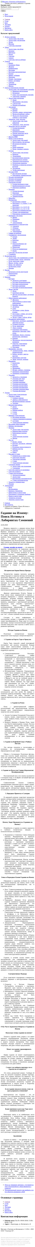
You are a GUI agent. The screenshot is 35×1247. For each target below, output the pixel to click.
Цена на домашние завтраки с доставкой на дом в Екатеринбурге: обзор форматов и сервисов (19, 1186)
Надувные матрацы (18, 417)
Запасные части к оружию (17, 126)
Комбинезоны (13, 68)
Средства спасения (15, 45)
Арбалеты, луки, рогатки (17, 119)
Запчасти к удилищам (19, 377)
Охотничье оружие (15, 182)
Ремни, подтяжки (14, 81)
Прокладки (16, 247)
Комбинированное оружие (21, 186)
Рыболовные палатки (19, 433)
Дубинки (15, 228)
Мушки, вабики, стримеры (21, 370)
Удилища (12, 375)
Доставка (8, 24)
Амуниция (12, 107)
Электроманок (17, 222)
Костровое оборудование (17, 424)
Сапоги (11, 58)
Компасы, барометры (16, 491)
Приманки (15, 219)
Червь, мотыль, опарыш (20, 359)
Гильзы (14, 237)
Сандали (11, 56)
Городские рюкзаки (18, 457)
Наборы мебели (17, 410)
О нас (6, 21)
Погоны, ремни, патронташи (22, 112)
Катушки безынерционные (21, 282)
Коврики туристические (17, 415)
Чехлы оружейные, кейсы (21, 114)
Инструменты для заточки (21, 142)
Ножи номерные (17, 147)
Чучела (14, 221)
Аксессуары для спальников (21, 466)
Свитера (11, 82)
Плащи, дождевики (15, 79)
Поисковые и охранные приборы (20, 494)
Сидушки (15, 421)
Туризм (7, 392)
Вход (6, 14)
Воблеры (15, 366)
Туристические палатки (20, 436)
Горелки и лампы (14, 396)
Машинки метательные (20, 91)
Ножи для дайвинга (15, 265)
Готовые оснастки (18, 324)
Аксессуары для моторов (17, 40)
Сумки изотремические (20, 480)
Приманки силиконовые (20, 373)
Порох (14, 242)
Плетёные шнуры (18, 293)
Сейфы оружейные (15, 233)
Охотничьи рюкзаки (19, 459)
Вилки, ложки (17, 442)
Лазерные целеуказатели (20, 161)
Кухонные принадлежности (21, 447)
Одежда (7, 61)
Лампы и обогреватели (20, 400)
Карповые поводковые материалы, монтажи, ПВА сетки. (21, 331)
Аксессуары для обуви (16, 49)
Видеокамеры (13, 489)
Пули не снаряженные (19, 249)
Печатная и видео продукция (18, 272)
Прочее (7, 270)
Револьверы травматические (21, 175)
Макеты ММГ (13, 137)
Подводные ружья (15, 266)
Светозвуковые (17, 194)
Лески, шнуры (13, 289)
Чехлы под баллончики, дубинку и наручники (20, 116)
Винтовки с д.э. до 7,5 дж (20, 208)
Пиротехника (13, 273)
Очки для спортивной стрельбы (23, 95)
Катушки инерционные (20, 284)
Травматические (17, 196)
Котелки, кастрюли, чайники (22, 443)
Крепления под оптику (20, 159)
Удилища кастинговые (19, 384)
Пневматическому (18, 131)
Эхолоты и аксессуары (16, 499)
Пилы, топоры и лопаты (20, 149)
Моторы (11, 44)
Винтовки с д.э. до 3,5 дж (20, 207)
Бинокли (15, 154)
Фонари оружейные (19, 105)
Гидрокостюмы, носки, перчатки (19, 259)
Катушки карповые (18, 286)
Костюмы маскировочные (17, 72)
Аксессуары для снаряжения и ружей (21, 258)
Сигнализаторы (17, 315)
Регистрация (9, 16)
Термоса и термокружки (17, 482)
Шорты (11, 86)
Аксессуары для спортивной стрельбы (21, 89)
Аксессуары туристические (18, 394)
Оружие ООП (13, 172)
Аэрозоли (15, 226)
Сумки (14, 461)
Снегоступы (16, 103)
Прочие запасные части (20, 133)
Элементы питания (15, 498)
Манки (14, 217)
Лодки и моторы (10, 37)
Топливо (15, 403)
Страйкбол (12, 254)
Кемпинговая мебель (15, 405)
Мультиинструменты (19, 144)
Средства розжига (15, 471)
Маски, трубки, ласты (16, 263)
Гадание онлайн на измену (13, 547)
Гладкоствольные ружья (20, 184)
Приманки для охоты (16, 215)
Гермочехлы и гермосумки (21, 456)
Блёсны (14, 364)
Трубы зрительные (18, 170)
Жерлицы (15, 300)
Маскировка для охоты (20, 102)
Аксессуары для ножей (20, 140)
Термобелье (12, 84)
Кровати (15, 408)
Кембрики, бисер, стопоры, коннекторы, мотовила (21, 335)
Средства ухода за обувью (17, 59)
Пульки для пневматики (20, 212)
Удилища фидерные (19, 391)
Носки (11, 54)
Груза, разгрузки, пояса (16, 261)
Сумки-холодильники (16, 473)
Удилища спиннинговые (20, 389)
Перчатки (12, 77)
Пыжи (14, 251)
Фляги (14, 452)
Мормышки (16, 368)
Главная (7, 19)
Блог (6, 23)
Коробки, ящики (17, 305)
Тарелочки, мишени (19, 96)
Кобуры (15, 109)
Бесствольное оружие (19, 173)
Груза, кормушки (18, 326)
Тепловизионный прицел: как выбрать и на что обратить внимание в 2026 (19, 1191)
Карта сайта (9, 30)
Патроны (12, 189)
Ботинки (11, 51)
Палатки (11, 428)
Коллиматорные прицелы (20, 158)
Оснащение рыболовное (17, 319)
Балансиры (16, 363)
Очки (14, 308)
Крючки (15, 338)
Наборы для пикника (16, 426)
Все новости (9, 504)
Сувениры (12, 275)
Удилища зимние (18, 380)
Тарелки (15, 450)
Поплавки (15, 347)
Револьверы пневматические (22, 214)
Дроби (14, 238)
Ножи (14, 145)
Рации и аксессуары (15, 496)
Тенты (14, 435)
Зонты (14, 407)
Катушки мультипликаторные (22, 287)
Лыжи (14, 100)
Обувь (7, 47)
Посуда (11, 440)
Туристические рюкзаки (20, 463)
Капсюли (15, 240)
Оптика (11, 151)
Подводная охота (10, 256)
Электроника (9, 485)
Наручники (16, 229)
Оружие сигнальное (15, 179)
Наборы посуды (17, 449)
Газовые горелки (18, 398)
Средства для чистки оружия (18, 252)
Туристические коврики (20, 422)
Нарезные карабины (19, 187)
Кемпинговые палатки (19, 431)
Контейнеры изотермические (22, 478)
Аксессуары (16, 477)
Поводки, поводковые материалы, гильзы (19, 344)
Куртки (11, 73)
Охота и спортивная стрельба (14, 88)
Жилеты (11, 66)
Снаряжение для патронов (17, 235)
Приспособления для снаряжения (19, 244)
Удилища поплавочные (20, 387)
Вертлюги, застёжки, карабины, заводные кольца (23, 321)
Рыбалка (7, 277)
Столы (14, 412)
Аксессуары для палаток (20, 429)
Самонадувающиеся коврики (22, 419)
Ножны (14, 110)
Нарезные (15, 193)
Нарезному (16, 130)
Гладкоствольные (18, 191)
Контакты (8, 28)
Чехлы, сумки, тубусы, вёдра (22, 317)
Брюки (11, 63)
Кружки (15, 445)
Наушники (16, 93)
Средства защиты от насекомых (19, 470)
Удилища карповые (18, 382)
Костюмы (12, 70)
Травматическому (18, 135)
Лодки (11, 42)
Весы (10, 487)
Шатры (14, 438)
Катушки (12, 279)
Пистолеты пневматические (21, 210)
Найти (3, 11)
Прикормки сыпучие (19, 357)
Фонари (11, 268)
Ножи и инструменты (16, 138)
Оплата (7, 26)
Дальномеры (16, 156)
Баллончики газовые (19, 201)
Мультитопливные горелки (21, 401)
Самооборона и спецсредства (18, 224)
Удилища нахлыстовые (20, 385)
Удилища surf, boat (18, 378)
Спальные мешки (14, 464)
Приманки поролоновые (20, 371)
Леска (14, 291)
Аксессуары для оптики (20, 152)
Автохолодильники (18, 475)
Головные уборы (14, 65)
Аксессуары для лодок (16, 38)
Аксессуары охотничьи (16, 98)
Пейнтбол (12, 198)
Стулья (14, 414)
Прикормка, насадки (15, 349)
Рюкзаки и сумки (14, 454)
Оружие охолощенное (16, 177)
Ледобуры (15, 307)
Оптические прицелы (19, 163)
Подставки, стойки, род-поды (22, 314)
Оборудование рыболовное (18, 298)
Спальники (16, 468)
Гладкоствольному (18, 128)
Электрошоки (17, 231)
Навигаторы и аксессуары (17, 492)
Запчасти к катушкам (19, 280)
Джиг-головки (17, 328)
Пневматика (13, 200)
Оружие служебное (15, 180)
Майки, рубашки (14, 75)
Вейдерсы (12, 52)
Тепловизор (16, 168)
